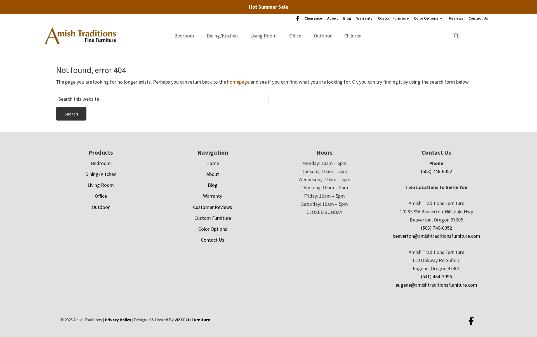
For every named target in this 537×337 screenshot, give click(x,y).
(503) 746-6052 (436, 171)
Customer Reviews (212, 207)
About (332, 18)
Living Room (263, 35)
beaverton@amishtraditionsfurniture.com (436, 236)
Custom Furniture (393, 18)
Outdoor (323, 35)
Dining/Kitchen (222, 35)
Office (295, 35)
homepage (238, 82)
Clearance (313, 18)
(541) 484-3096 (436, 276)
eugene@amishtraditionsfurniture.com (436, 285)
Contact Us (478, 18)
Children (352, 35)
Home (212, 163)
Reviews (456, 18)
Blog (347, 18)
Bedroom (184, 35)
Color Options (426, 18)
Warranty (364, 18)
